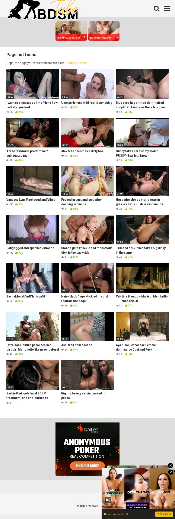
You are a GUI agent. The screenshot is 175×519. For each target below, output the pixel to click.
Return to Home (76, 63)
